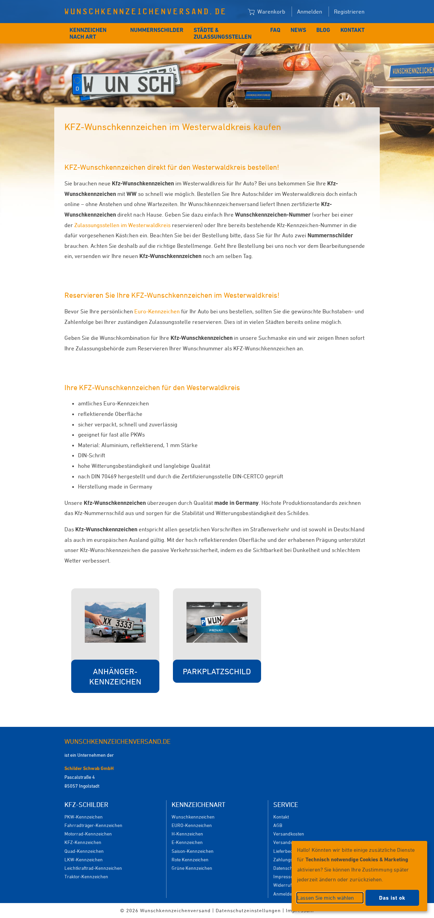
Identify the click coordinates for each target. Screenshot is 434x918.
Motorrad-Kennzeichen (88, 834)
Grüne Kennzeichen (192, 868)
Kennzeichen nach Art (88, 33)
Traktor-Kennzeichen (86, 876)
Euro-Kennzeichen (157, 311)
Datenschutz (286, 868)
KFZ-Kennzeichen (82, 842)
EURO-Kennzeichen (192, 825)
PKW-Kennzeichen (83, 817)
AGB (277, 825)
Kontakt (352, 29)
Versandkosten (288, 834)
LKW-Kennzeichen (83, 859)
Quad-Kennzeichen (84, 851)
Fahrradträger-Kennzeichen (93, 825)
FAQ (275, 29)
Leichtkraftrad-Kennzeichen (93, 868)
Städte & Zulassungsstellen (223, 33)
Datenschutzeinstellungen (248, 910)
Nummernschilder (156, 29)
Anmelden (309, 11)
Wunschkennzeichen (193, 817)
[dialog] (359, 876)
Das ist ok (392, 898)
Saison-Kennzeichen (193, 851)
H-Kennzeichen (187, 834)
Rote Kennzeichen (190, 859)
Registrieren (349, 11)
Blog (323, 29)
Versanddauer (288, 842)
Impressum (285, 876)
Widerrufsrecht (289, 885)
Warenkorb (270, 11)
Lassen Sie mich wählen (325, 898)
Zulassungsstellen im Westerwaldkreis (123, 225)
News (298, 29)
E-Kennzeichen (187, 842)
